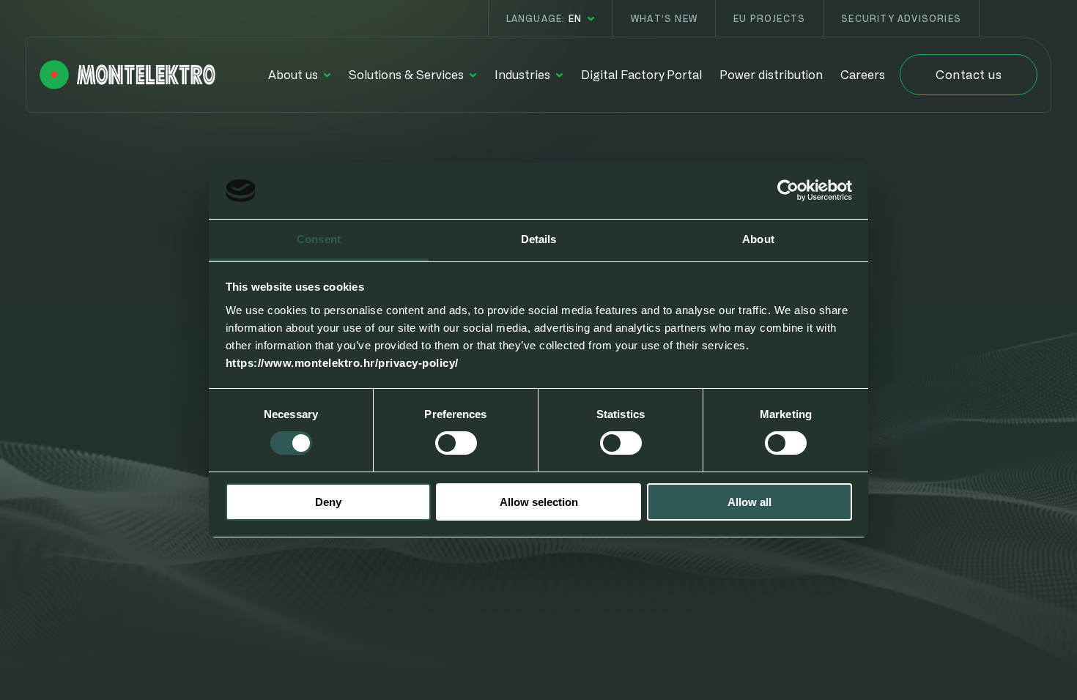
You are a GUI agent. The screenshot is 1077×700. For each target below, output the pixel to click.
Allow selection (539, 502)
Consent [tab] (319, 239)
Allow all (749, 502)
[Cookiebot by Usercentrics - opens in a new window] (788, 190)
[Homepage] (127, 74)
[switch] (456, 443)
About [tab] (758, 239)
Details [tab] (539, 239)
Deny (328, 502)
